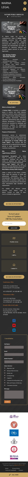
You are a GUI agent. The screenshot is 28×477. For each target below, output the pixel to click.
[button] (25, 3)
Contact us (11, 192)
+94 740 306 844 (7, 312)
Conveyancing (10, 375)
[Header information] (24, 9)
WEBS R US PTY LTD (19, 465)
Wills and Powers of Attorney (14, 383)
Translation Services (12, 385)
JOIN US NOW (14, 228)
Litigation (9, 378)
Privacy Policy (16, 468)
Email (6, 351)
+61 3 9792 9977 (7, 291)
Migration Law (10, 368)
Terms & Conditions (10, 470)
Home (6, 468)
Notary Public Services (12, 371)
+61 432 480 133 (17, 291)
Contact (21, 470)
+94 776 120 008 (17, 312)
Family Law (9, 373)
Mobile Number (9, 358)
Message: (6, 388)
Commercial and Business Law (14, 380)
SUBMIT (7, 402)
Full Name (7, 344)
